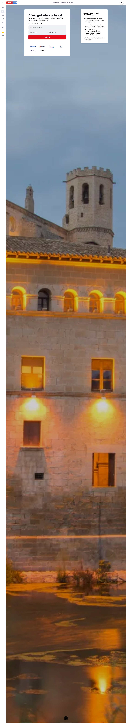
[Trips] (3, 27)
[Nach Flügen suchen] (3, 8)
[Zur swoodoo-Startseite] (11, 2)
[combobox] (35, 23)
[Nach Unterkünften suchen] (3, 11)
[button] (3, 3)
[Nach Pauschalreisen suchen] (3, 18)
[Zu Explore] (3, 22)
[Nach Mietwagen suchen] (3, 15)
